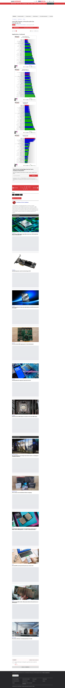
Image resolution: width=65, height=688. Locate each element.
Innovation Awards (20, 16)
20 (25, 189)
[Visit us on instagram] (41, 1)
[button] (52, 1)
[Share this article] (13, 31)
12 (29, 186)
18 (29, 187)
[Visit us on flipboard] (44, 1)
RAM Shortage (35, 16)
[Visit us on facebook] (38, 1)
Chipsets (24, 19)
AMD (21, 194)
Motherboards (20, 19)
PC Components (24, 3)
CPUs (18, 3)
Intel (13, 194)
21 (27, 189)
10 (26, 186)
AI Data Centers (28, 16)
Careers (13, 682)
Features (13, 24)
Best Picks (14, 3)
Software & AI (39, 3)
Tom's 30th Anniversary (43, 16)
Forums (52, 3)
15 (24, 187)
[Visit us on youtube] (42, 1)
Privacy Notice (15, 178)
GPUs (20, 3)
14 (22, 187)
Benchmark (17, 194)
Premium (48, 3)
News (29, 3)
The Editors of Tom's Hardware (21, 24)
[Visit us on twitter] (40, 1)
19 (23, 189)
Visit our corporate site (45, 672)
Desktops (35, 3)
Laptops (32, 3)
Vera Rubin (51, 16)
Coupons (43, 3)
